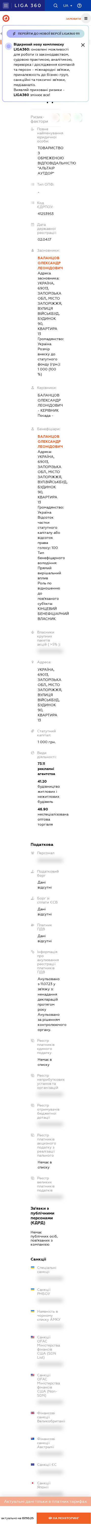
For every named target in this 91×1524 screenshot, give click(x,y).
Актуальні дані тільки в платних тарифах (45, 1501)
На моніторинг (65, 1518)
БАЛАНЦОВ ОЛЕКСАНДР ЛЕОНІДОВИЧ (49, 263)
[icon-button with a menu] (86, 18)
